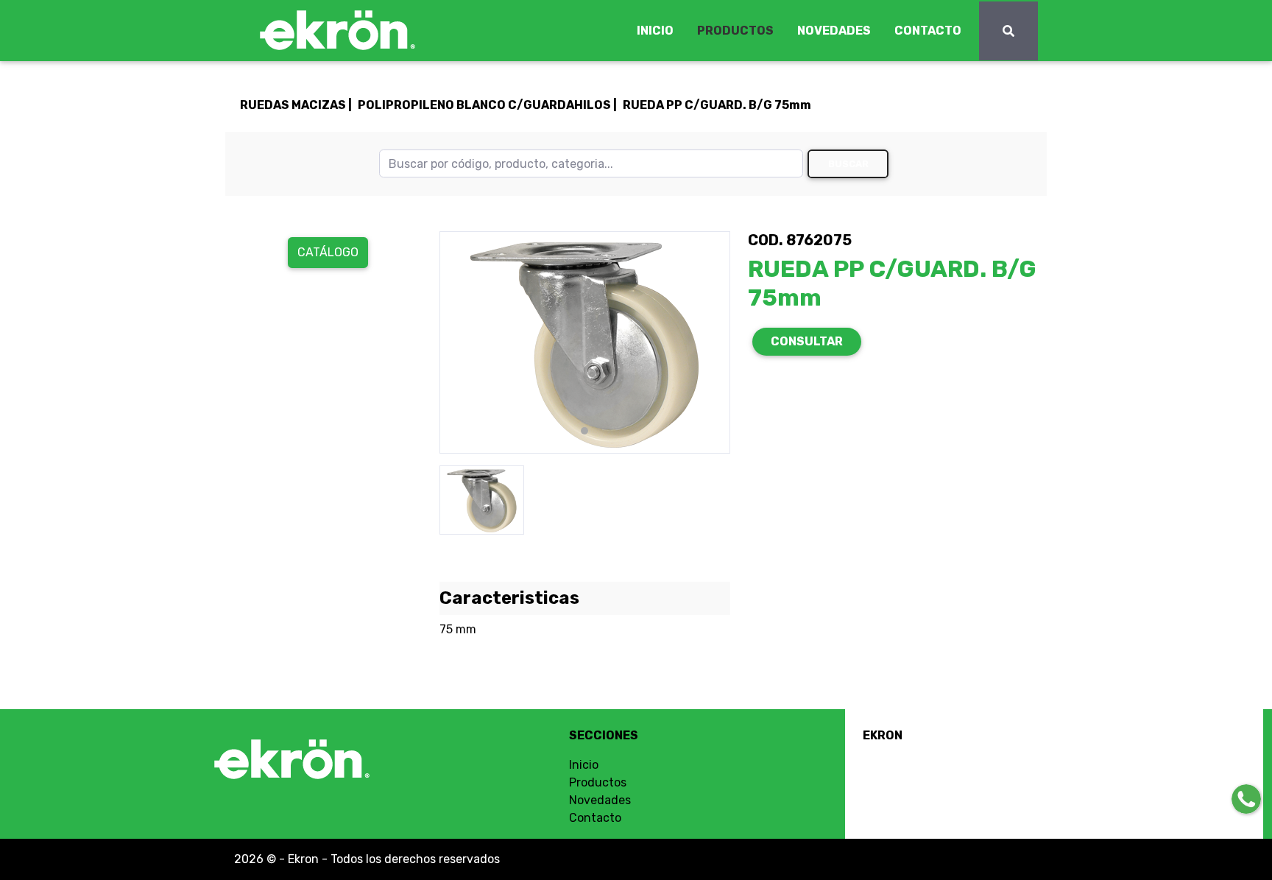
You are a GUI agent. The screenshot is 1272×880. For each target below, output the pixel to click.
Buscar (848, 163)
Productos (597, 782)
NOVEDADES (834, 31)
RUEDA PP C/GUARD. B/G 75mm (717, 105)
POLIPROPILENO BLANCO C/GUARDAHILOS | (487, 105)
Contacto (595, 818)
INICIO (655, 31)
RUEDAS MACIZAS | (296, 105)
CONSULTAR (807, 341)
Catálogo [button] (327, 252)
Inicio (583, 765)
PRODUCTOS (735, 31)
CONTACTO (927, 31)
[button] (461, 342)
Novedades (600, 800)
